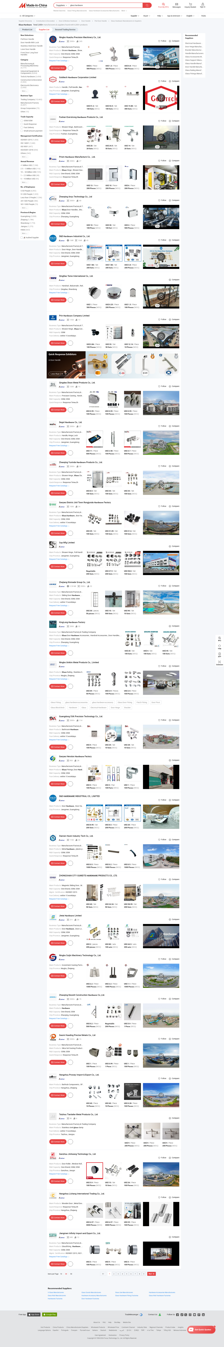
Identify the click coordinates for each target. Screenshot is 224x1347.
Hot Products (45, 1327)
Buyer (146, 16)
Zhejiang (27, 219)
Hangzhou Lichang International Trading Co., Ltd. (82, 1193)
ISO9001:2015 (29, 139)
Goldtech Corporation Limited (77, 77)
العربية (122, 1330)
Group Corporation (30, 108)
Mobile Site (127, 1322)
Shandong (28, 223)
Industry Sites (142, 1327)
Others (26, 153)
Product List (27, 29)
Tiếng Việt (167, 1330)
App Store (34, 1314)
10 (61, 1274)
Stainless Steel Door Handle (32, 46)
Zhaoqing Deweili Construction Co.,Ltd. (82, 995)
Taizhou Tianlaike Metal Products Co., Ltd (78, 1114)
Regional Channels (156, 1327)
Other (25, 111)
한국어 (129, 1330)
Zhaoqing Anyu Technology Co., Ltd (75, 196)
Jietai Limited (70, 915)
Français (74, 1330)
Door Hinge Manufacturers (196, 46)
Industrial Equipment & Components (30, 72)
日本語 (136, 1330)
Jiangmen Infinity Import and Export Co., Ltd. (80, 1233)
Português (64, 1330)
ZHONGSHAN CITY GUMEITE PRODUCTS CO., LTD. (88, 875)
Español (55, 1330)
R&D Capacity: (55, 54)
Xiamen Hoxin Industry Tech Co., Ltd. (76, 835)
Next (150, 1274)
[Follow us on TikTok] (182, 1314)
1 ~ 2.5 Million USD (30, 175)
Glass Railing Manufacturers (196, 70)
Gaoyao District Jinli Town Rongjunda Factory (85, 502)
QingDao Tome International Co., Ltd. (76, 276)
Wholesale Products (98, 1327)
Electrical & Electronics (30, 86)
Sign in (202, 7)
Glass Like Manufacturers (124, 1292)
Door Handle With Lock (30, 42)
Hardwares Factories (55, 1299)
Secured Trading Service (65, 29)
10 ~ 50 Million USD (31, 172)
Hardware (73, 707)
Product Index (170, 1327)
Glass (84, 707)
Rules (203, 16)
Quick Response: (55, 57)
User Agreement (100, 1335)
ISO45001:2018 (29, 150)
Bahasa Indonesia (180, 1330)
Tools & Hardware (31, 76)
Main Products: (55, 50)
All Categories (27, 16)
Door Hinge (115, 707)
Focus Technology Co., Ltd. (113, 1338)
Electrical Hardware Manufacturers (199, 43)
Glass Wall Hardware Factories (159, 1295)
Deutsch (103, 1330)
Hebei (25, 229)
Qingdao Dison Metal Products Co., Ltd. (77, 382)
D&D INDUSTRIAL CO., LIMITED (79, 796)
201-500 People (29, 201)
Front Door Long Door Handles (29, 53)
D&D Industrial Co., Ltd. (74, 236)
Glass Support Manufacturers (197, 60)
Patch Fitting (142, 702)
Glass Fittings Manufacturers (197, 73)
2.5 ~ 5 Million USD (30, 168)
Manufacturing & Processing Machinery (29, 65)
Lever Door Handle (28, 49)
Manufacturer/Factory (30, 104)
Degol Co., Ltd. (70, 422)
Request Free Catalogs (58, 60)
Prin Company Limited (74, 315)
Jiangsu (27, 226)
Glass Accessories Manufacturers (198, 56)
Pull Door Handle (27, 39)
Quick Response (30, 124)
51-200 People (29, 194)
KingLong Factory (72, 622)
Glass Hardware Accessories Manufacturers (104, 11)
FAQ (104, 1322)
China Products (58, 1327)
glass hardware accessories (76, 702)
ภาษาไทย (150, 1330)
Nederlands (113, 1330)
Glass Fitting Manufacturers (77, 11)
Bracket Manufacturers (194, 50)
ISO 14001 (28, 143)
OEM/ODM (27, 120)
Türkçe (158, 1330)
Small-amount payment (33, 131)
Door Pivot (156, 702)
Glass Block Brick (57, 707)
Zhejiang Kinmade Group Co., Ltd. (74, 582)
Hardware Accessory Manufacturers (94, 1295)
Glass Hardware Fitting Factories (126, 1295)
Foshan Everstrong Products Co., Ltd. (81, 117)
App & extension (173, 16)
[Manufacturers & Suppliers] (33, 5)
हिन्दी (142, 1330)
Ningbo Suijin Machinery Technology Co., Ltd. (80, 955)
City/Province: (55, 90)
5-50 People (28, 190)
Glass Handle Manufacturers (196, 63)
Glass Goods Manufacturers (91, 1292)
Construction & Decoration (31, 81)
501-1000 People (29, 204)
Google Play (49, 1314)
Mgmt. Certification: (57, 892)
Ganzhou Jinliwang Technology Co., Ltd (77, 1154)
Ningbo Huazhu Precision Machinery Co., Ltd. (80, 37)
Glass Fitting (56, 702)
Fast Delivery (28, 127)
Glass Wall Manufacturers (57, 1295)
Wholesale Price (113, 1327)
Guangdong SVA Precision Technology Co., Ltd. (81, 716)
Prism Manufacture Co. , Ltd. (77, 156)
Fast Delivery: (54, 335)
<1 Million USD (29, 165)
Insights (180, 1327)
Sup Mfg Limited (67, 542)
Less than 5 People (31, 197)
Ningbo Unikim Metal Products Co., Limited (79, 662)
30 (66, 1274)
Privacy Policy (124, 1335)
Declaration (113, 1335)
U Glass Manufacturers (56, 1292)
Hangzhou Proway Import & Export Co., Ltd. (79, 1074)
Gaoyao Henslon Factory (75, 756)
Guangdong (28, 216)
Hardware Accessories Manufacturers (162, 1292)
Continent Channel (128, 1327)
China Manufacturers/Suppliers (77, 1327)
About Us (96, 1322)
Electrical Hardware (98, 707)
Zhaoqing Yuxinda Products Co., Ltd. (81, 462)
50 (71, 1274)
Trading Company (31, 99)
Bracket (127, 707)
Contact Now (59, 68)
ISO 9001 (27, 146)
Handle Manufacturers (194, 53)
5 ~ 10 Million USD (30, 178)
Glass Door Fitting (125, 702)
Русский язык (85, 1330)
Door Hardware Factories (90, 1299)
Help (159, 16)
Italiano (95, 1330)
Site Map (117, 1322)
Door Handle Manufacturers (196, 67)
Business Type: (55, 47)
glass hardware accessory (102, 702)
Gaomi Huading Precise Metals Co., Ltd (77, 1035)
